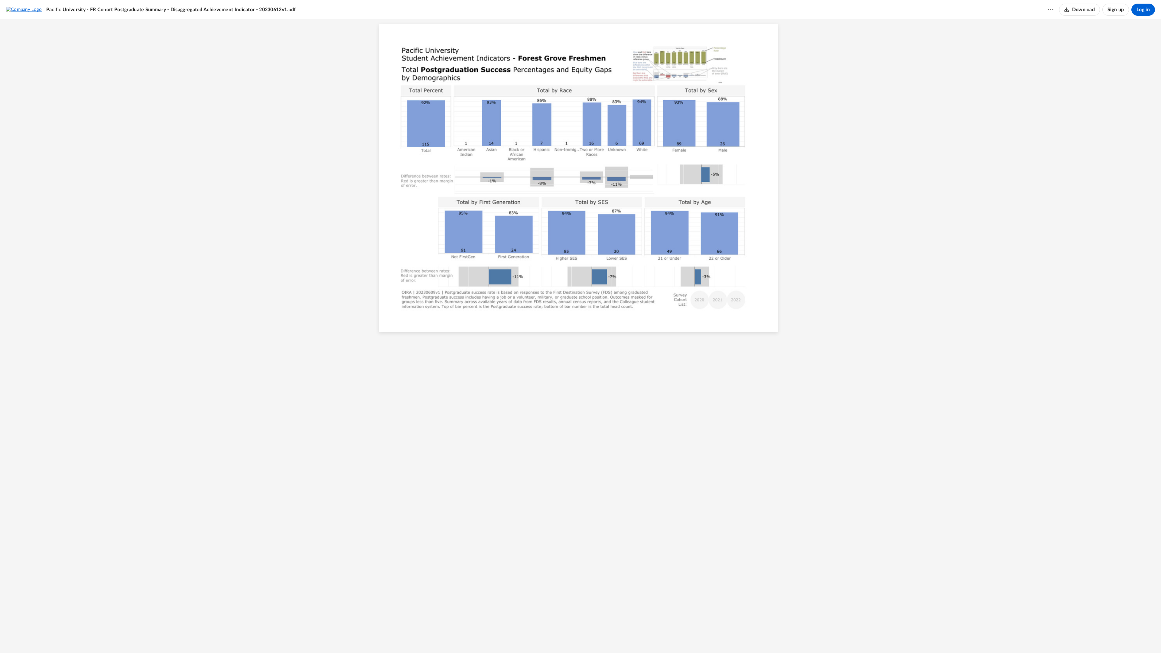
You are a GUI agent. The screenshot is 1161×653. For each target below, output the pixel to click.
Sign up (1115, 9)
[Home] (24, 9)
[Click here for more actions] (1051, 10)
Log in (1143, 9)
